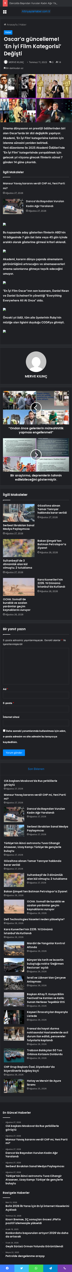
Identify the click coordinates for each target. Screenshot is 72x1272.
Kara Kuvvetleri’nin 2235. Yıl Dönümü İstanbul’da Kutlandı (51, 583)
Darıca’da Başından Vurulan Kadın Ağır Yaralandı (36, 3)
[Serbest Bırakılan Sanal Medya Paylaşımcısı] (19, 513)
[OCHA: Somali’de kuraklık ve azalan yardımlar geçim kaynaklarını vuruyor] (19, 587)
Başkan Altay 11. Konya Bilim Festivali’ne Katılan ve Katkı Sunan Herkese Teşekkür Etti (46, 998)
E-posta (8, 703)
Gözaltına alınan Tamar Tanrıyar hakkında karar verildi (52, 509)
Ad (5, 689)
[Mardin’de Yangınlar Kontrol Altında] (14, 948)
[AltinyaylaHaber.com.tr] (36, 11)
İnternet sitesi (11, 716)
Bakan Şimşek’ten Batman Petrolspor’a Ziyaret (51, 544)
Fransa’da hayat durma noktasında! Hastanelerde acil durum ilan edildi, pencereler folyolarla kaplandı (47, 1034)
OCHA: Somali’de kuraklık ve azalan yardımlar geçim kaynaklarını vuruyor (16, 604)
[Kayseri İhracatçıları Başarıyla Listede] (14, 1017)
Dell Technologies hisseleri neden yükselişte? (34, 919)
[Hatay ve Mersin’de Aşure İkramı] (14, 1086)
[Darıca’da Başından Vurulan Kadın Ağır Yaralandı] (13, 206)
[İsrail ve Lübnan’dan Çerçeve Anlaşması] (14, 983)
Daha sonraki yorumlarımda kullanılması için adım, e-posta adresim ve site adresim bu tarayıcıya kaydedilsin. (34, 736)
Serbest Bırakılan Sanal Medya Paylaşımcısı (18, 527)
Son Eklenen (36, 769)
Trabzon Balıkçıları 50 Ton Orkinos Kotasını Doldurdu (45, 1052)
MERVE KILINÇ (16, 62)
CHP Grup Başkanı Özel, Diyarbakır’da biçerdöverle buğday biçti (29, 1069)
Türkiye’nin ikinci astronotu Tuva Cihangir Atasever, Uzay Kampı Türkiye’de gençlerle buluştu (32, 847)
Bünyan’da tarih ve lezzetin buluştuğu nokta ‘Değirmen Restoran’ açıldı (45, 963)
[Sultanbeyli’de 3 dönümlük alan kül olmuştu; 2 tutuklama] (19, 548)
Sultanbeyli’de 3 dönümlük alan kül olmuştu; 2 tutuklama (17, 564)
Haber (22, 24)
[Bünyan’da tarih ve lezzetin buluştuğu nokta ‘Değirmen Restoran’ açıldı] (14, 965)
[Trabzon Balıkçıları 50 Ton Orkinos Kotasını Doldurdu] (14, 1055)
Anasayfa (11, 24)
